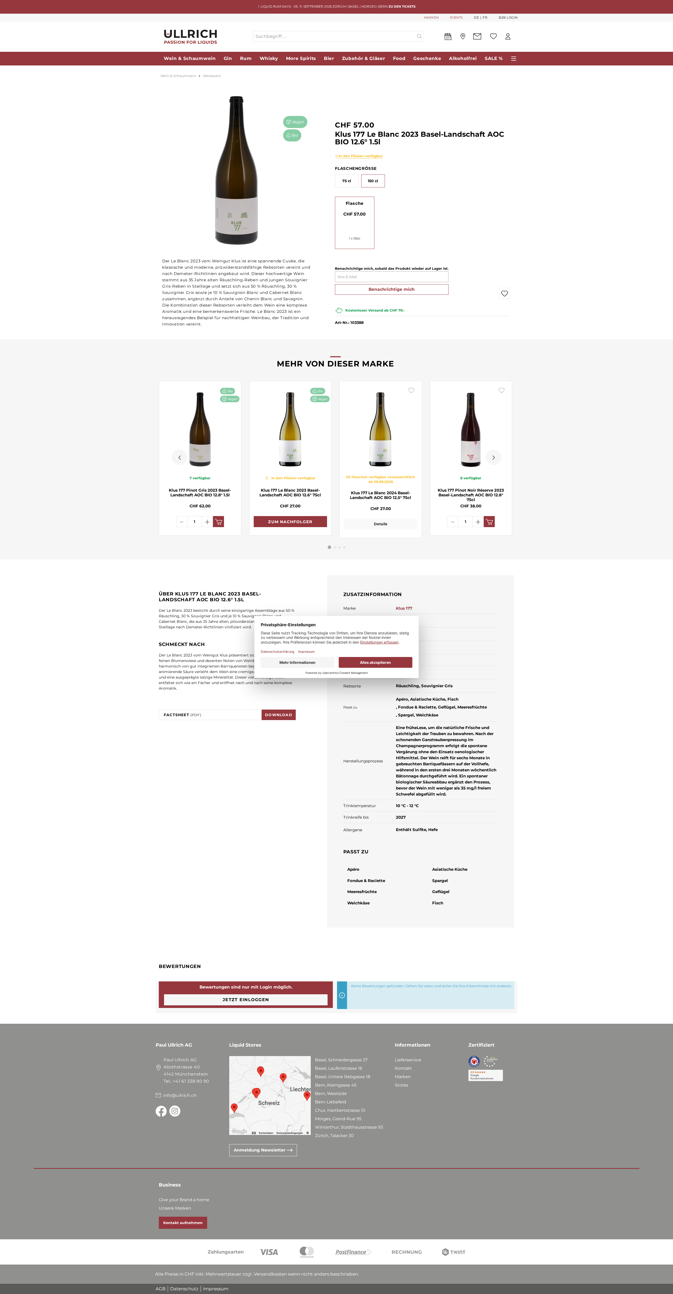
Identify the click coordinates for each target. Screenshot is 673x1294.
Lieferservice (408, 1059)
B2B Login (508, 17)
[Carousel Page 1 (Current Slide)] (329, 547)
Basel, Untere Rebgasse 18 (342, 1076)
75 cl (346, 181)
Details (380, 524)
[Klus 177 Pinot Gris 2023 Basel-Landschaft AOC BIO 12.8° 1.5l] (200, 428)
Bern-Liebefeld (330, 1101)
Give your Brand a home (184, 1199)
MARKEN (431, 17)
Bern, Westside (331, 1093)
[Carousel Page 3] (340, 547)
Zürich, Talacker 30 (334, 1135)
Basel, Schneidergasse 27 (341, 1059)
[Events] (448, 37)
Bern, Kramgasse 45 (335, 1085)
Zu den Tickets (402, 6)
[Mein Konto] (508, 36)
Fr (485, 17)
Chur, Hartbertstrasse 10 (340, 1110)
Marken (403, 1076)
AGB (161, 1288)
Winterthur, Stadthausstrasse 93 (349, 1127)
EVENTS (456, 17)
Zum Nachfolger (290, 521)
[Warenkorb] (518, 36)
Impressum (215, 1288)
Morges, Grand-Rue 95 (338, 1118)
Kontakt (403, 1068)
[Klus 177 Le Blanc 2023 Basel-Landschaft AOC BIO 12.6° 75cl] (290, 428)
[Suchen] (420, 36)
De (476, 17)
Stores (401, 1085)
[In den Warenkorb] (218, 521)
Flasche (355, 203)
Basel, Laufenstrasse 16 (338, 1068)
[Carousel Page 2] (335, 547)
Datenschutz (184, 1288)
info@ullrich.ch (180, 1095)
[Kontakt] (477, 36)
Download (278, 714)
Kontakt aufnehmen (183, 1222)
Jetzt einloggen (246, 999)
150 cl (373, 181)
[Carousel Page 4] (344, 547)
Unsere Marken (175, 1208)
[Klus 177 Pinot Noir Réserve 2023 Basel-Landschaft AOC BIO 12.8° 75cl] (471, 428)
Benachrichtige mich (392, 289)
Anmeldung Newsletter (260, 1150)
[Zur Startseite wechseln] (204, 36)
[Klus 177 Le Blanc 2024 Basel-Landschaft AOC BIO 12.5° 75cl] (380, 428)
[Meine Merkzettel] (493, 36)
